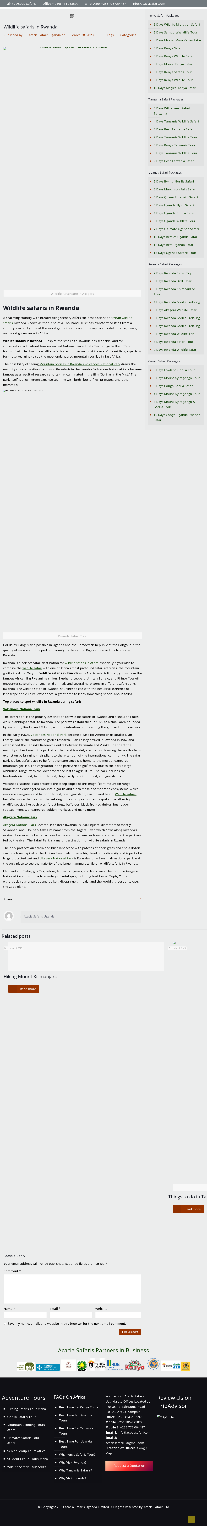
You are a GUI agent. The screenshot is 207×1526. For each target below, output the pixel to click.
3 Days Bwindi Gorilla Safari (174, 181)
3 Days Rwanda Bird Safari (173, 281)
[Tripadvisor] (200, 3)
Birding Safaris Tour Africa (26, 1409)
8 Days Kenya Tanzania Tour (174, 145)
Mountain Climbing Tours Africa (26, 1427)
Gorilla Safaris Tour (21, 1417)
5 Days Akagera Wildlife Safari (175, 310)
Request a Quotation (129, 1465)
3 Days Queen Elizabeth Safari (176, 197)
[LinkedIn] (191, 3)
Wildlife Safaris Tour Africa (26, 1467)
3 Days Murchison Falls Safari (175, 189)
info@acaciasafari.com (148, 3)
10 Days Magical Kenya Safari (175, 88)
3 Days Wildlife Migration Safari (177, 24)
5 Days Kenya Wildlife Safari (174, 56)
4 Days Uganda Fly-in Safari (174, 205)
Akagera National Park (20, 817)
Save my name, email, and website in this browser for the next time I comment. (67, 1323)
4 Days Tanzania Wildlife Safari (176, 121)
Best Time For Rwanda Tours (75, 1417)
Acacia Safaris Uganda (44, 35)
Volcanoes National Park (21, 709)
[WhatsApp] (178, 3)
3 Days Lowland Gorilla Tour (174, 370)
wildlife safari (32, 668)
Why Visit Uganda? (72, 1478)
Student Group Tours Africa (27, 1459)
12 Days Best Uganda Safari (174, 245)
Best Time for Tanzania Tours (76, 1431)
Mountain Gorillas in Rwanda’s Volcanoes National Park (79, 364)
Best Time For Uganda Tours (75, 1444)
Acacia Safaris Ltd (156, 1507)
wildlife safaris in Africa (82, 663)
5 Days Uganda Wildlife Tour (174, 221)
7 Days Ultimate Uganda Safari (176, 229)
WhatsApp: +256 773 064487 (105, 3)
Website (101, 1309)
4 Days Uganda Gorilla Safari (174, 213)
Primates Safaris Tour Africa (23, 1440)
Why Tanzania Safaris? (75, 1470)
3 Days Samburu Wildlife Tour (175, 32)
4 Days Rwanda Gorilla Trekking (177, 302)
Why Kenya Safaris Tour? (77, 1454)
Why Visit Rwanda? (72, 1462)
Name (9, 1309)
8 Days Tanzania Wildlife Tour (175, 153)
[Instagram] (195, 3)
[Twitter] (187, 3)
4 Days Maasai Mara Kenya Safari (178, 40)
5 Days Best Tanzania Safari (174, 129)
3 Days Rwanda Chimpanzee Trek (174, 291)
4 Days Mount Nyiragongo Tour (177, 394)
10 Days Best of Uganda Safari (176, 237)
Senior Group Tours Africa (26, 1451)
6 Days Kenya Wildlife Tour (173, 80)
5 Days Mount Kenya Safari (173, 64)
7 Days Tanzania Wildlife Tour (175, 137)
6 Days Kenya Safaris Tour (173, 72)
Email (54, 1309)
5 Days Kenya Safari (168, 48)
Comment (12, 1271)
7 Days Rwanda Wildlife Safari (175, 350)
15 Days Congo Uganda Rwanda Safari (177, 417)
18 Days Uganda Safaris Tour (175, 253)
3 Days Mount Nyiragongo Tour (177, 378)
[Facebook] (182, 3)
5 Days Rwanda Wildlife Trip (174, 334)
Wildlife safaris (125, 794)
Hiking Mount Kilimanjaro (30, 976)
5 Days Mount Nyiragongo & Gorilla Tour (174, 404)
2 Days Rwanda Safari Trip (173, 273)
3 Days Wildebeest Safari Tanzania (172, 111)
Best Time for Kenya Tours (78, 1407)
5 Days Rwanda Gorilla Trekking (177, 318)
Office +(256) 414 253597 (60, 3)
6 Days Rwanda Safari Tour (173, 342)
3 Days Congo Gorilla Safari (173, 386)
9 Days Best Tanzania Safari (174, 161)
